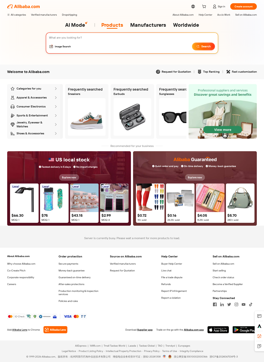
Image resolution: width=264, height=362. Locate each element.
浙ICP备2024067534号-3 (224, 356)
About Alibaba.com (18, 256)
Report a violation (171, 297)
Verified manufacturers (123, 263)
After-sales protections (71, 284)
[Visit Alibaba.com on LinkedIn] (222, 304)
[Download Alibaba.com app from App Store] (218, 329)
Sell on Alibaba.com (223, 263)
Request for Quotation (122, 270)
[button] (60, 46)
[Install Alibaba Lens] (259, 336)
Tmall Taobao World (114, 345)
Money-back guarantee (72, 270)
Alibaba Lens (19, 329)
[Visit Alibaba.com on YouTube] (243, 304)
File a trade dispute (171, 277)
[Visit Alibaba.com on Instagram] (236, 304)
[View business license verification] (164, 356)
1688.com (95, 345)
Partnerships (220, 291)
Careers (11, 284)
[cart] (204, 7)
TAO (160, 345)
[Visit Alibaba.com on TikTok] (251, 304)
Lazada (132, 345)
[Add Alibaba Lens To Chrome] (55, 329)
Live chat (166, 270)
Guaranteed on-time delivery (75, 277)
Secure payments (68, 263)
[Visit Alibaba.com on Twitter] (229, 304)
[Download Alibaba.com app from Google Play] (245, 329)
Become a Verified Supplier (228, 284)
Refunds (166, 284)
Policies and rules (68, 301)
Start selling (219, 270)
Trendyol (170, 345)
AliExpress (81, 345)
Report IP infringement (174, 291)
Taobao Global (147, 345)
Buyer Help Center (171, 263)
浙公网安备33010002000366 (190, 356)
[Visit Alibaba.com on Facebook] (215, 304)
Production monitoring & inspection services (78, 293)
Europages (184, 345)
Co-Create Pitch (16, 270)
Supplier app (145, 329)
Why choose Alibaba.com (21, 263)
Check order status (223, 277)
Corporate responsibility (20, 277)
